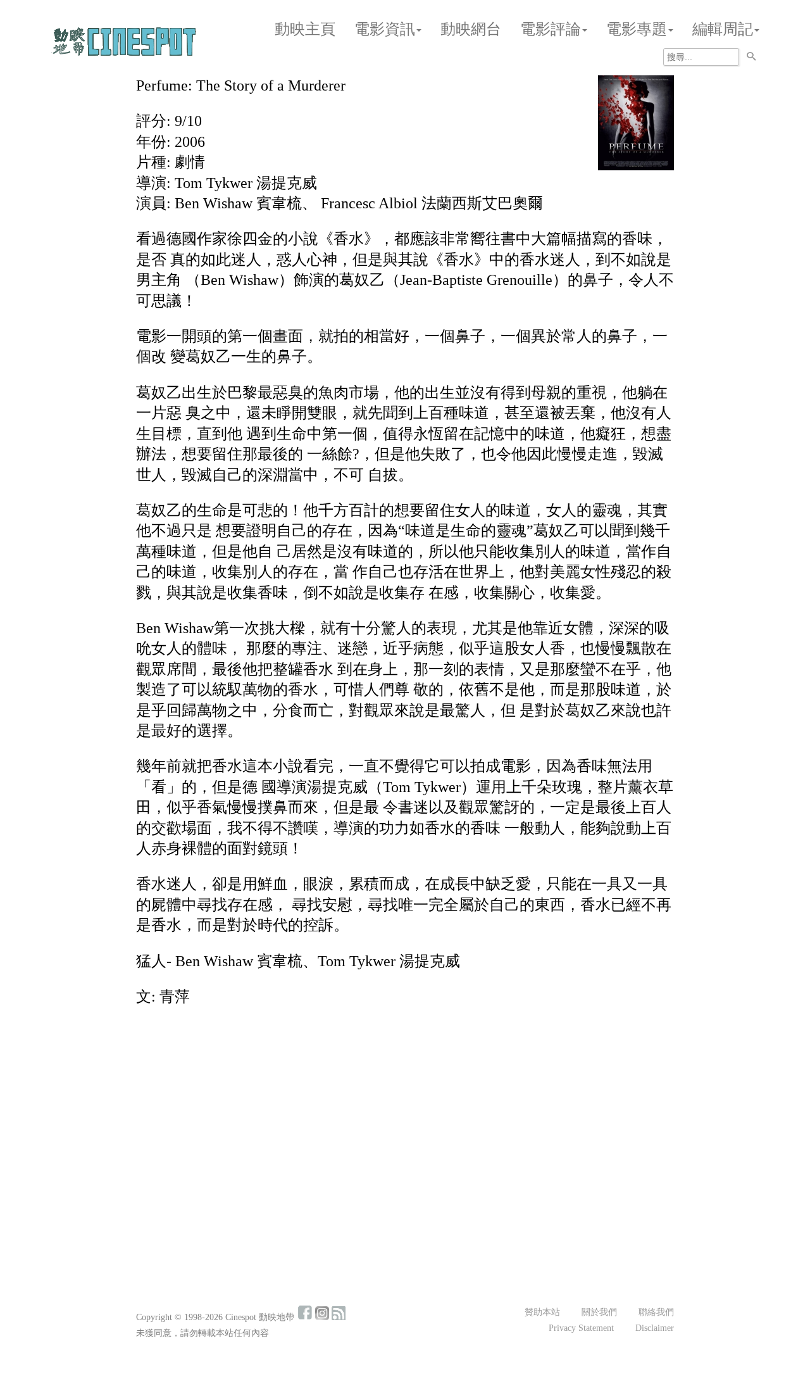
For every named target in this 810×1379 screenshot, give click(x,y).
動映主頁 (305, 29)
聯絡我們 (656, 1312)
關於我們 (599, 1312)
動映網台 (470, 29)
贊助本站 (542, 1312)
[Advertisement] (405, 1110)
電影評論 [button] (550, 29)
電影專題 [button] (636, 29)
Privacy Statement (581, 1328)
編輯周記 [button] (722, 29)
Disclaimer (654, 1328)
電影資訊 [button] (384, 29)
